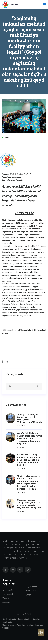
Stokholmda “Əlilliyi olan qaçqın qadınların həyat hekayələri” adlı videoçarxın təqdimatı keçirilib (28, 459)
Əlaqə (28, 595)
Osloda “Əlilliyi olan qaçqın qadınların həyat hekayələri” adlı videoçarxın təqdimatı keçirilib (29, 438)
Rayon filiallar (31, 586)
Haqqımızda (31, 591)
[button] (44, 4)
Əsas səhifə (7, 590)
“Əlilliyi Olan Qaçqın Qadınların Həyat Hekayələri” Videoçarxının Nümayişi (29, 418)
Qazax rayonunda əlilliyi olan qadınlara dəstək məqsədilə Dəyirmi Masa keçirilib (29, 504)
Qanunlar (6, 602)
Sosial (12, 386)
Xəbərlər (5, 598)
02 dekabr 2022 (10, 138)
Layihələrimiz (8, 594)
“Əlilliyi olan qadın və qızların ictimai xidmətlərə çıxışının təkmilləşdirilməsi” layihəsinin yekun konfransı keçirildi (28, 482)
